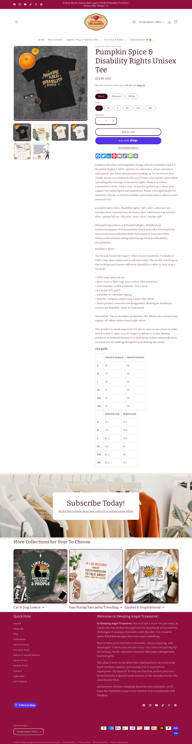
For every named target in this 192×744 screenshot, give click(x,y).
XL (127, 108)
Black (101, 96)
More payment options (128, 148)
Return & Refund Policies (27, 655)
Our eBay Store (21, 650)
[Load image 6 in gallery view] (41, 151)
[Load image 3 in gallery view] (60, 132)
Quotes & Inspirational (143, 607)
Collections (20, 639)
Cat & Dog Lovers (27, 607)
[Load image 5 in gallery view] (22, 151)
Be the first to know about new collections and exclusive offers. (96, 511)
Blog (16, 634)
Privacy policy (84, 742)
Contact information (119, 742)
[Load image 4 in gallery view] (79, 132)
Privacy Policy (21, 666)
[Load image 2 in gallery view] (41, 132)
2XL (138, 108)
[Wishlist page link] (134, 22)
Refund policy (69, 742)
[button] (17, 22)
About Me (19, 629)
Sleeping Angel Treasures (32, 742)
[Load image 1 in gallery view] (22, 132)
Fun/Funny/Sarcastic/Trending (94, 607)
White (131, 96)
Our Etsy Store (21, 644)
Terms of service (100, 742)
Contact (18, 671)
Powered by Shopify (51, 742)
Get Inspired (20, 681)
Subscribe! (19, 676)
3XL (150, 108)
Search (17, 623)
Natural (116, 96)
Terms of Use (20, 660)
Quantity (99, 115)
